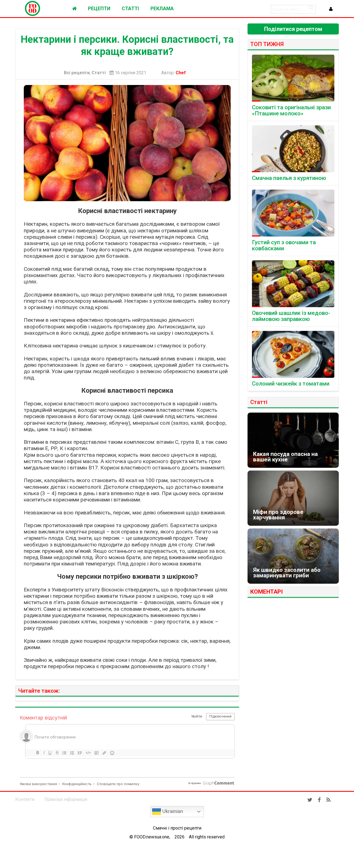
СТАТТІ (130, 8)
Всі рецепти (77, 73)
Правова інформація (65, 799)
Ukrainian (172, 811)
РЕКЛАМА (162, 8)
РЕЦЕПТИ (99, 8)
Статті (99, 73)
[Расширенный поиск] (311, 7)
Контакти (24, 799)
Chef (182, 72)
